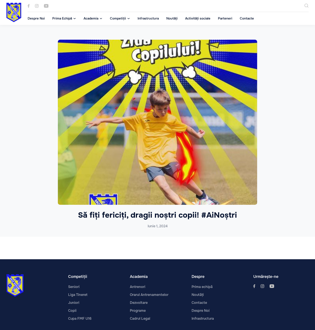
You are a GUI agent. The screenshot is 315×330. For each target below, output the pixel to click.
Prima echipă (202, 287)
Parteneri (225, 18)
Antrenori (137, 287)
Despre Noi (36, 18)
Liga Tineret (77, 294)
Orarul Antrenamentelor (149, 294)
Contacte (247, 18)
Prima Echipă (62, 18)
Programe (138, 310)
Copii (72, 310)
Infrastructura (148, 18)
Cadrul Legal (140, 318)
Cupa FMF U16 (80, 318)
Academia (91, 18)
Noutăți (172, 18)
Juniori (73, 302)
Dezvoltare (139, 302)
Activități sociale (197, 18)
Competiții (118, 18)
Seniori (74, 287)
